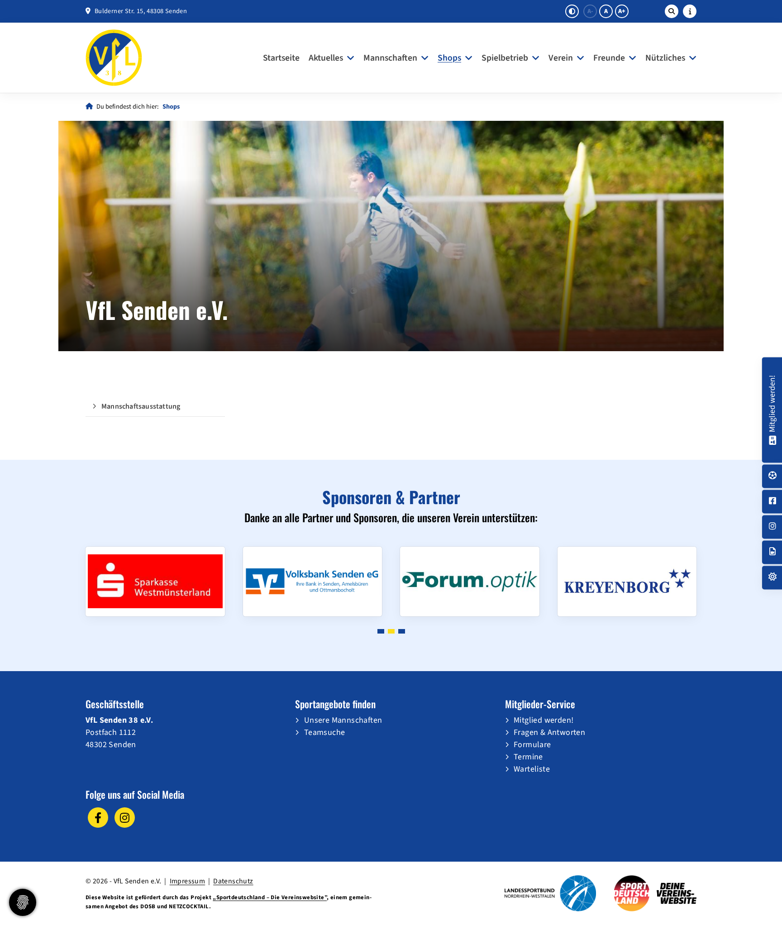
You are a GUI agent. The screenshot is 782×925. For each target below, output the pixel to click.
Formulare (532, 744)
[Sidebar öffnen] (689, 11)
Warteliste (532, 769)
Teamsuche (324, 732)
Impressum (187, 881)
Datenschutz (233, 881)
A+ (621, 11)
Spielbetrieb (505, 58)
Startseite (281, 58)
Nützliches (665, 58)
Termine (528, 757)
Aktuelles (326, 58)
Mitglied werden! (543, 720)
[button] (381, 631)
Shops (449, 58)
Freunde (609, 58)
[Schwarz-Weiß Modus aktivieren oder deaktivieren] (572, 11)
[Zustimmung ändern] (22, 902)
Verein (560, 58)
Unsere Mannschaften (343, 720)
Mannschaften (390, 58)
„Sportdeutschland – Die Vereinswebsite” (270, 897)
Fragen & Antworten (549, 732)
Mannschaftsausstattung (140, 406)
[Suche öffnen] (671, 11)
